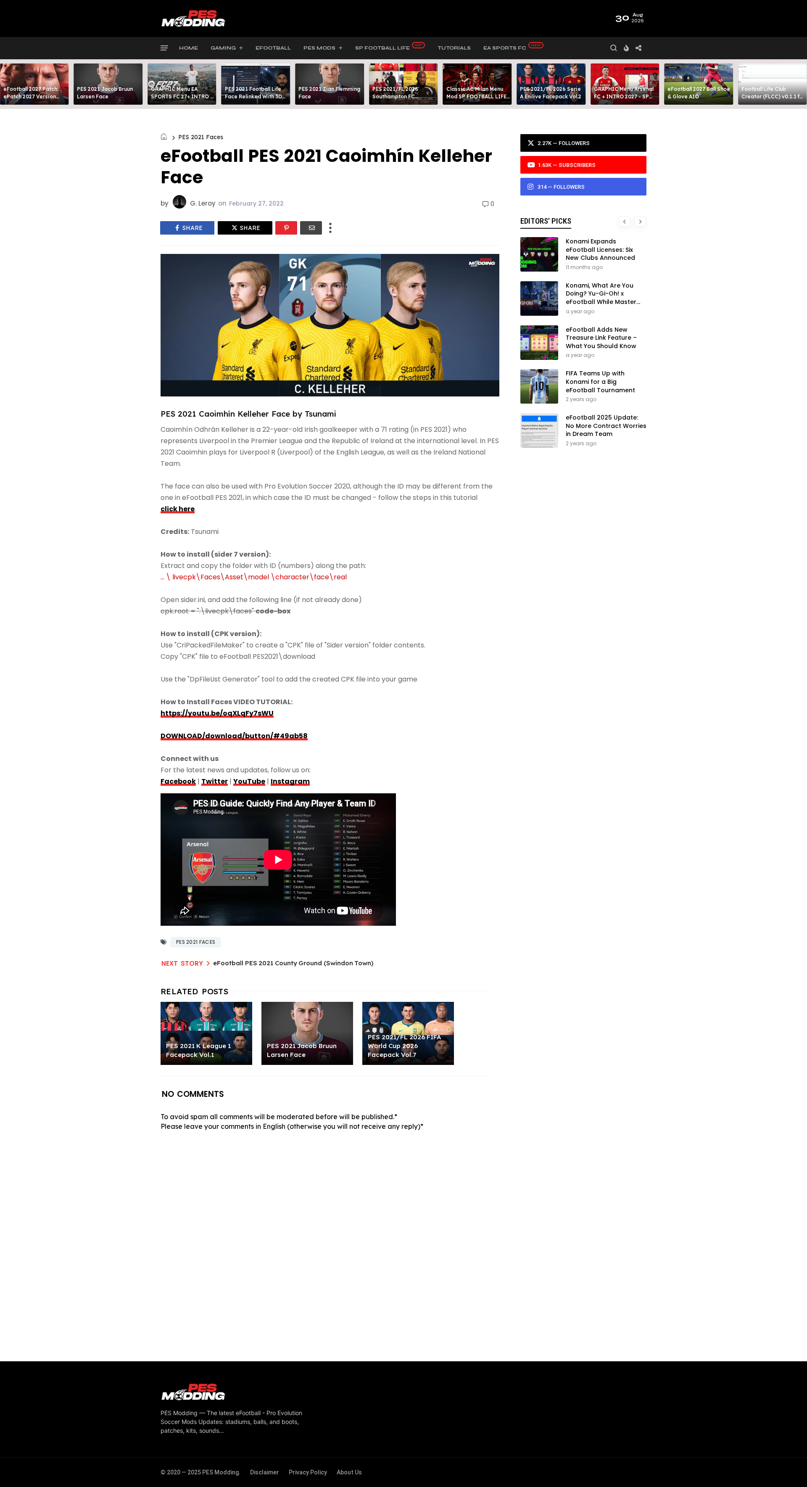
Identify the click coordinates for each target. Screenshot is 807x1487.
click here (178, 509)
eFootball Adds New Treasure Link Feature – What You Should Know (601, 337)
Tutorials (454, 48)
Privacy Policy (308, 1472)
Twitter (214, 781)
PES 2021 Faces (200, 137)
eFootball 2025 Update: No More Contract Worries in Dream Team (606, 425)
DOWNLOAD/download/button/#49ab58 (234, 736)
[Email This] (311, 228)
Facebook (178, 781)
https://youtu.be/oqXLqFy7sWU (217, 713)
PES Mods (319, 48)
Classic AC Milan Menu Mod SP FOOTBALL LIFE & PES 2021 (476, 96)
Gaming (223, 48)
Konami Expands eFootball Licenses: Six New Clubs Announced (600, 249)
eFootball (273, 48)
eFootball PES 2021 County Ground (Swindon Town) (293, 963)
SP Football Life (382, 48)
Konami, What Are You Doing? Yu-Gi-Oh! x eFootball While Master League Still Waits (601, 297)
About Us (349, 1472)
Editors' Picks (545, 221)
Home (188, 48)
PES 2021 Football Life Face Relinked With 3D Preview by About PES (253, 96)
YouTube (249, 781)
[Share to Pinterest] (286, 228)
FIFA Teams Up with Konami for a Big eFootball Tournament (600, 381)
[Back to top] (786, 1466)
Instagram (290, 781)
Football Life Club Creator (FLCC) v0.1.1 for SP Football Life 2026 (773, 96)
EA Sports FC (504, 48)
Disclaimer (264, 1472)
